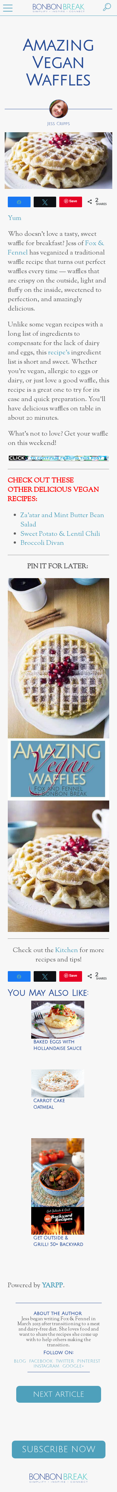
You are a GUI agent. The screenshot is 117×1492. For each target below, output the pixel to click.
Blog (20, 1361)
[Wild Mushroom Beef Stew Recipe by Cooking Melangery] (57, 1171)
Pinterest (88, 1361)
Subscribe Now (58, 1449)
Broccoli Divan (43, 543)
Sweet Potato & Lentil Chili (60, 534)
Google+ (73, 1366)
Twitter (65, 1361)
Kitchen (66, 950)
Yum (14, 218)
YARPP (52, 1285)
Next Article (58, 1394)
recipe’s (59, 353)
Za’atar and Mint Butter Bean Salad (62, 520)
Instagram (46, 1366)
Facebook (41, 1361)
